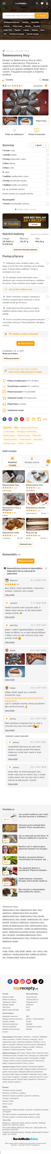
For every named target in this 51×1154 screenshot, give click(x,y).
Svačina (29, 443)
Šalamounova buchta (35, 508)
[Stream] (34, 981)
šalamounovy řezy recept (32, 916)
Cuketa (26, 30)
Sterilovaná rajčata (36, 1067)
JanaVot (13, 603)
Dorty (25, 1063)
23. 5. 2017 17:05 (38, 718)
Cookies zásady (8, 1021)
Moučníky (35, 22)
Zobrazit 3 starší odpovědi (17, 736)
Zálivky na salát (28, 1047)
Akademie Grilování (11, 22)
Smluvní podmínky (9, 1027)
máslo (11, 951)
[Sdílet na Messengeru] (10, 419)
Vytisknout (28, 419)
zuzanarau (6, 538)
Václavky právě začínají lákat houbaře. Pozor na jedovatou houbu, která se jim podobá (32, 827)
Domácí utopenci (14, 1082)
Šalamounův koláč (10, 533)
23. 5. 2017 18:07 (38, 742)
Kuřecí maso (18, 26)
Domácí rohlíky (8, 1101)
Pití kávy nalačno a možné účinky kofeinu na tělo (21, 1117)
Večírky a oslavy (10, 443)
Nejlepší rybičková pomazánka (30, 1072)
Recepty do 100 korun (29, 428)
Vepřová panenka (18, 1049)
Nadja (12, 650)
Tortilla (18, 1039)
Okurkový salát (8, 1074)
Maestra (13, 580)
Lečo (45, 1077)
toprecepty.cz (31, 513)
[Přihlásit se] (48, 3)
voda (4, 951)
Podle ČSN (8, 30)
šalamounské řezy (10, 916)
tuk (3, 957)
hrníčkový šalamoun (19, 922)
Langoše (24, 1077)
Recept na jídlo (8, 997)
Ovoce (31, 1063)
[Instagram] (22, 981)
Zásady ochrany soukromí (12, 1019)
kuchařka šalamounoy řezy (28, 935)
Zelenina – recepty (31, 1037)
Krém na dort (7, 1104)
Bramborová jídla (9, 1055)
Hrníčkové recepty (16, 34)
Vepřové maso (42, 1053)
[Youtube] (28, 981)
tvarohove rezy (37, 922)
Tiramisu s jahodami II (10, 1098)
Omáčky (25, 22)
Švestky (37, 26)
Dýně (42, 30)
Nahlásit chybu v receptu (26, 209)
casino (4, 515)
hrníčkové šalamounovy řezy (15, 938)
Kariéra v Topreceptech (35, 1019)
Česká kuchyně (25, 439)
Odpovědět (10, 595)
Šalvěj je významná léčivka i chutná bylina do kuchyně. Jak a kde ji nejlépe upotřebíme (33, 859)
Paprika (18, 30)
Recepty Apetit (8, 1005)
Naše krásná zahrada (10, 1010)
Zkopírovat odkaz (39, 419)
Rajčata (35, 30)
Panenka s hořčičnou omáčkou (14, 1093)
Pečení (21, 443)
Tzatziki (29, 1049)
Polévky (7, 26)
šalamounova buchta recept (22, 932)
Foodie (28, 1021)
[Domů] (3, 51)
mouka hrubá (13, 957)
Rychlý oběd (22, 1079)
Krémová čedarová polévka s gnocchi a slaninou (20, 1096)
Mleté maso (31, 1053)
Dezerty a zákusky (30, 1039)
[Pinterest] (16, 981)
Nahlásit (29, 1024)
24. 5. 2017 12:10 (38, 687)
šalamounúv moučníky (12, 928)
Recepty (10, 51)
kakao (28, 951)
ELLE (28, 1007)
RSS (27, 1016)
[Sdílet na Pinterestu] (22, 419)
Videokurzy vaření (9, 1002)
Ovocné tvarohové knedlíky (13, 1069)
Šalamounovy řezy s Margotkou (11, 509)
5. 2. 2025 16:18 (38, 603)
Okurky (28, 26)
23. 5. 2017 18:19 (38, 767)
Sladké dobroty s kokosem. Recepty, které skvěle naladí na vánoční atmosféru (33, 880)
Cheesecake (13, 1072)
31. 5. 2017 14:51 (38, 625)
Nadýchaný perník (9, 1079)
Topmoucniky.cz (32, 999)
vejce (39, 951)
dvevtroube (6, 491)
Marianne (29, 1005)
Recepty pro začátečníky (26, 431)
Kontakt (29, 1029)
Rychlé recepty (33, 34)
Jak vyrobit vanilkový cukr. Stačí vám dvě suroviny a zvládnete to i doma (33, 816)
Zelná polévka (15, 1047)
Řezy (27, 51)
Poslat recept (34, 419)
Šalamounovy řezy (34, 485)
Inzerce (5, 1032)
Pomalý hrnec (23, 1055)
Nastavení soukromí (10, 1016)
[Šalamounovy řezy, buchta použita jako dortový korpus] (36, 659)
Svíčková (19, 1044)
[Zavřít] (46, 568)
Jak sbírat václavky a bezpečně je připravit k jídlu (21, 1114)
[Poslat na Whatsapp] (16, 419)
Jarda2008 (37, 86)
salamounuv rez (34, 919)
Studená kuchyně (15, 1063)
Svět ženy (6, 1007)
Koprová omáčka (21, 1074)
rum (34, 951)
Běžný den (37, 435)
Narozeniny (38, 439)
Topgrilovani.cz (32, 1002)
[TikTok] (40, 981)
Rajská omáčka (30, 1069)
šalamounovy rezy (10, 910)
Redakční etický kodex (11, 1029)
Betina (28, 538)
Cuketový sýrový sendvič (12, 1090)
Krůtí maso (21, 1053)
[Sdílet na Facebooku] (4, 419)
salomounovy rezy (38, 925)
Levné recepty (9, 431)
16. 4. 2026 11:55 (38, 580)
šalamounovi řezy (29, 910)
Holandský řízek (35, 1074)
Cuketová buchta (35, 1077)
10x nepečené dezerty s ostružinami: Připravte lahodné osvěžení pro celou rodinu (32, 870)
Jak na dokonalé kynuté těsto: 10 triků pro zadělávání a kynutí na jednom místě (33, 838)
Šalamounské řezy (10, 485)
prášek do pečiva (38, 954)
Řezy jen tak (31, 533)
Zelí (5, 34)
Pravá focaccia (30, 1044)
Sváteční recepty (10, 439)
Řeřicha (37, 1042)
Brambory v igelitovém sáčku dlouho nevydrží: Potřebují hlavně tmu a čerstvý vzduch (23, 1124)
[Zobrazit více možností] (45, 419)
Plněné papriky (21, 1067)
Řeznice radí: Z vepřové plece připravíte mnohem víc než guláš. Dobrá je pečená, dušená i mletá (33, 848)
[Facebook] (10, 981)
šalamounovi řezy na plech (25, 913)
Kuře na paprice (13, 1077)
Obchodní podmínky (10, 1024)
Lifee (28, 1010)
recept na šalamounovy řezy (15, 925)
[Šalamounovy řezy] (15, 659)
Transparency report (34, 1027)
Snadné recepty (24, 435)
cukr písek (20, 951)
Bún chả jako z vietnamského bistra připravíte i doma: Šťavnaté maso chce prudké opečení (32, 892)
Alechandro (30, 491)
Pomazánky (18, 1037)
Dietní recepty (15, 1061)
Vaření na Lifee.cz (9, 999)
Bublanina (32, 1079)
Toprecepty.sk (31, 997)
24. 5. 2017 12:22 (38, 650)
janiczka (14, 625)
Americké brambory (24, 1042)
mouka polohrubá (20, 954)
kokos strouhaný (28, 957)
